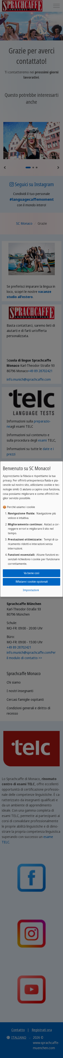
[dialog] (31, 529)
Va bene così (31, 573)
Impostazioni (31, 590)
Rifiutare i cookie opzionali (32, 581)
